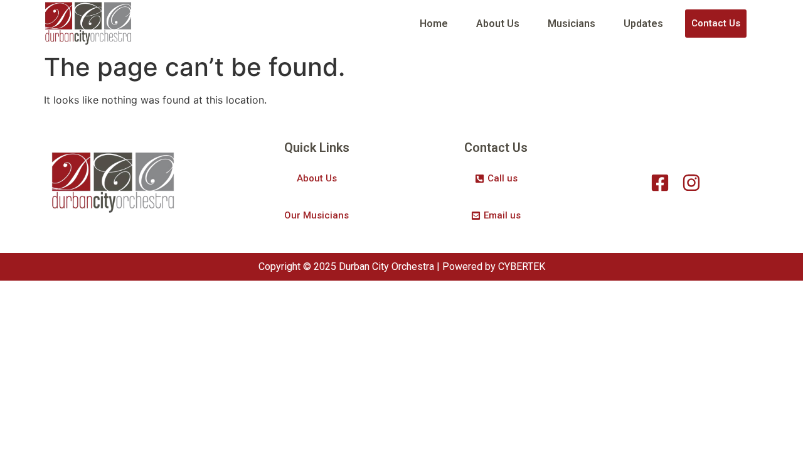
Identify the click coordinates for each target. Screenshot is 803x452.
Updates (643, 24)
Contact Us (715, 23)
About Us (497, 24)
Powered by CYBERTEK (493, 266)
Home (434, 24)
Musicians (571, 24)
